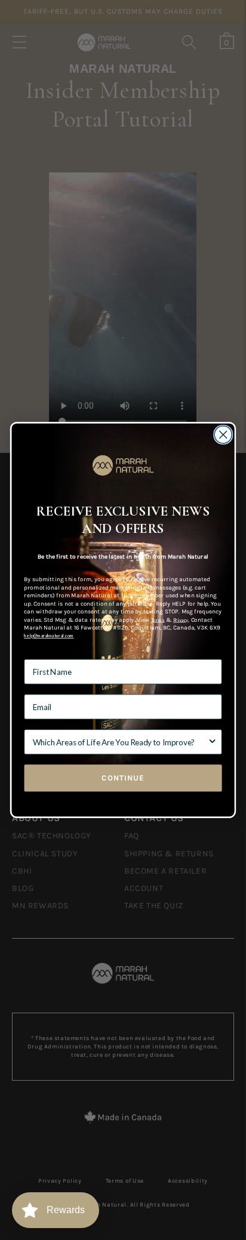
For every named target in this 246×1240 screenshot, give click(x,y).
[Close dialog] (223, 434)
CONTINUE (123, 777)
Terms (158, 619)
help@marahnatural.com (48, 635)
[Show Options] (212, 742)
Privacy (180, 619)
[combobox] (120, 742)
